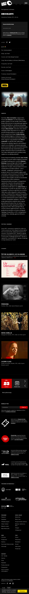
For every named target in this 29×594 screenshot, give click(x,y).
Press (2, 560)
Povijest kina (4, 539)
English (8, 587)
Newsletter (3, 562)
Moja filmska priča (5, 528)
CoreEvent (9, 35)
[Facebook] (7, 42)
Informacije (3, 546)
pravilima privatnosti (11, 411)
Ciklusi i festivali (4, 524)
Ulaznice (3, 558)
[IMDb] (4, 85)
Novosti (16, 544)
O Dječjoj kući (18, 530)
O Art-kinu (3, 537)
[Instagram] (13, 583)
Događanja (3, 519)
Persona (5, 304)
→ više (14, 257)
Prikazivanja (18, 539)
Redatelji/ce (17, 541)
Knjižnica (3, 541)
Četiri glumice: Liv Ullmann (7, 9)
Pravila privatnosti (5, 565)
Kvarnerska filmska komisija (7, 544)
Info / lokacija (4, 555)
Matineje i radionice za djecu (20, 524)
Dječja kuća (17, 517)
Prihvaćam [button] (22, 591)
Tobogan (17, 527)
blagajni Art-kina (14, 32)
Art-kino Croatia (9, 579)
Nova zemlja (6, 333)
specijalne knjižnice (19, 439)
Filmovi (16, 537)
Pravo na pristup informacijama (5, 570)
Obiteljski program (5, 521)
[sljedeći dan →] (25, 381)
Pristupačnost (4, 567)
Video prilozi (18, 546)
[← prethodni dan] (25, 385)
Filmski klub (13, 435)
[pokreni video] (14, 100)
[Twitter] (10, 42)
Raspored (3, 517)
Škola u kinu (18, 519)
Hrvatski (3, 587)
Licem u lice (6, 361)
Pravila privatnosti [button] (11, 591)
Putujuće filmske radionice (21, 521)
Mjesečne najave (5, 526)
